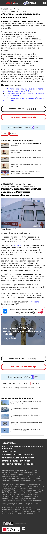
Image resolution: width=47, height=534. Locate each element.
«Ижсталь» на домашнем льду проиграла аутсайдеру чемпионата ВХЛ (23, 90)
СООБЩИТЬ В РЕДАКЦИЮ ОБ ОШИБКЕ (18, 464)
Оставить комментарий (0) (23, 117)
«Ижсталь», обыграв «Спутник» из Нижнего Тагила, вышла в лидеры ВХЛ (25, 172)
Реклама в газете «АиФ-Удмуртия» (18, 455)
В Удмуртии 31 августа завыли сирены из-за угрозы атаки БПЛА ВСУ (25, 430)
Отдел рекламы (9, 452)
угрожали (35, 302)
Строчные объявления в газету (16, 461)
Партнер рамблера (20, 523)
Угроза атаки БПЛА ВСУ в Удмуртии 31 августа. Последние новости (22, 331)
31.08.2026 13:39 (7, 184)
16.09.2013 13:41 (6, 9)
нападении (17, 245)
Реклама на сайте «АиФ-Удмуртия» (18, 458)
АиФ (14, 229)
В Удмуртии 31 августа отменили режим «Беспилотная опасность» (24, 409)
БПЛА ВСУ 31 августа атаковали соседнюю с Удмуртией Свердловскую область (25, 402)
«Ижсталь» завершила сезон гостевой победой (26, 157)
